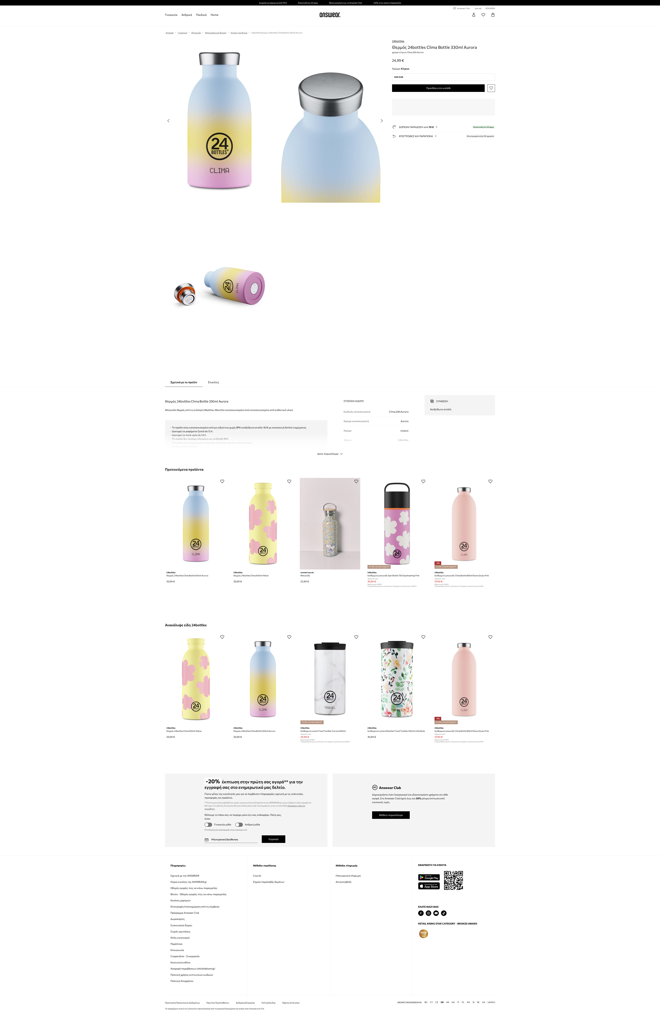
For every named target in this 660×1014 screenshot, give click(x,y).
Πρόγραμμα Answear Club (184, 912)
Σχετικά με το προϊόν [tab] (183, 382)
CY (431, 1002)
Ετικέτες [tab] (213, 382)
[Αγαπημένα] (483, 15)
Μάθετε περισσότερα (391, 815)
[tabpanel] (330, 422)
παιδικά (201, 14)
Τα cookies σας (268, 1003)
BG (426, 1002)
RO (468, 1002)
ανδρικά (187, 14)
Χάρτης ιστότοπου (291, 1003)
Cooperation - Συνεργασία (185, 956)
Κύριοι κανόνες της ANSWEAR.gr (188, 881)
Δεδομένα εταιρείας (245, 1003)
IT (458, 1002)
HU (453, 1002)
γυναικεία (171, 14)
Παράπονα (176, 943)
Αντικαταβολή (343, 881)
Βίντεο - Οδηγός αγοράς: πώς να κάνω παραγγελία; (198, 894)
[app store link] (429, 885)
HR (447, 1002)
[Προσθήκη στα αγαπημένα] (491, 88)
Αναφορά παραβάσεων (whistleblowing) (192, 968)
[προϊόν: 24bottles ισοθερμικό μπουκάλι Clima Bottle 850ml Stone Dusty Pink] (464, 523)
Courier (257, 875)
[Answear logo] (330, 15)
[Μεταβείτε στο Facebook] (421, 913)
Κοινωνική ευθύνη (180, 962)
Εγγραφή (273, 839)
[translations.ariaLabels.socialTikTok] (444, 913)
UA (483, 1002)
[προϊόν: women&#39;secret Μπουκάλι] (330, 523)
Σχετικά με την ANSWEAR (184, 875)
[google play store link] (429, 877)
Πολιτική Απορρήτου (181, 980)
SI (473, 1002)
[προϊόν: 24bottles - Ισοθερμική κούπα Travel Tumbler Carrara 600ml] (330, 679)
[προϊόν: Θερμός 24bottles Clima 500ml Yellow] (263, 523)
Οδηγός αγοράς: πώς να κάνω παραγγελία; (193, 888)
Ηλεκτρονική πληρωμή (348, 875)
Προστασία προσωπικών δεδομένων (182, 1003)
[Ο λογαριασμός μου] (474, 15)
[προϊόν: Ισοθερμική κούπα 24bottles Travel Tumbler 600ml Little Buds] (397, 679)
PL (463, 1002)
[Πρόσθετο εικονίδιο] (423, 933)
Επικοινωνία (177, 950)
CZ (436, 1002)
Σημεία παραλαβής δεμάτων (268, 881)
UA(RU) (491, 1002)
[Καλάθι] (493, 15)
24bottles (398, 41)
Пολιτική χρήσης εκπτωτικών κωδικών (191, 974)
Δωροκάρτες (177, 918)
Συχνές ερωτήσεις (180, 931)
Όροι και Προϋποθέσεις (217, 1003)
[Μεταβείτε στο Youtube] (436, 913)
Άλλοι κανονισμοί (180, 937)
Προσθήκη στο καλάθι (438, 88)
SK (478, 1002)
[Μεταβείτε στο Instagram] (428, 913)
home (214, 14)
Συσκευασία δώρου (181, 925)
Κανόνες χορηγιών (180, 900)
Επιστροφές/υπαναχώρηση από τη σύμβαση (194, 906)
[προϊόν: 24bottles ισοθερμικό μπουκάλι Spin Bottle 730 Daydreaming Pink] (397, 523)
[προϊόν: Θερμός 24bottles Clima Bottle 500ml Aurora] (196, 523)
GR (442, 1002)
